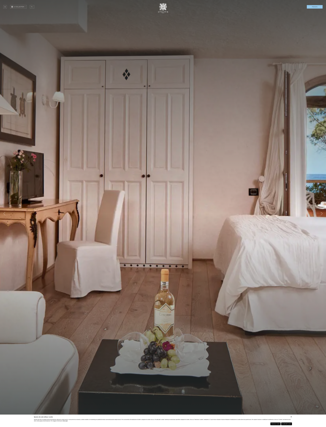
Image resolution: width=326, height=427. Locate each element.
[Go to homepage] (163, 8)
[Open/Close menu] (5, 6)
